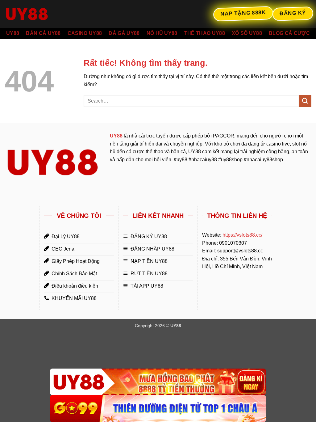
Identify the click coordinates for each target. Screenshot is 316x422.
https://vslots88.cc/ (242, 235)
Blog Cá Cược (289, 33)
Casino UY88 (85, 33)
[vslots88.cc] (35, 14)
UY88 (12, 33)
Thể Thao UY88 (204, 33)
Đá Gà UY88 (124, 33)
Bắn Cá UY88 (43, 33)
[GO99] (158, 408)
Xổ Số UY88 (247, 33)
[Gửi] (305, 101)
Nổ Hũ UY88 (162, 33)
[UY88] (158, 382)
